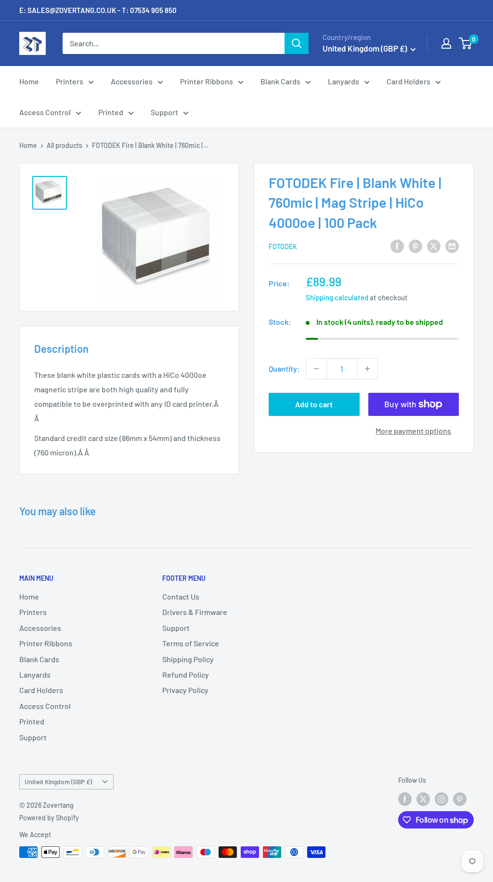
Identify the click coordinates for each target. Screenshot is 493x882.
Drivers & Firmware (194, 611)
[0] (466, 43)
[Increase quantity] (367, 369)
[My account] (446, 43)
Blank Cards (280, 81)
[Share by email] (452, 246)
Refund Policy (185, 674)
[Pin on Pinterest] (415, 246)
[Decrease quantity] (316, 369)
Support (164, 112)
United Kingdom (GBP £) (58, 781)
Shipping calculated (337, 297)
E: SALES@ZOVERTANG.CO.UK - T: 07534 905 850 (98, 10)
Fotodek (283, 246)
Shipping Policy (188, 659)
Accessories (132, 81)
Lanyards (343, 81)
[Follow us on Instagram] (441, 798)
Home (29, 81)
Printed (110, 112)
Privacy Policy (185, 690)
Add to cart (314, 404)
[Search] (297, 43)
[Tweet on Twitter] (434, 246)
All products (64, 145)
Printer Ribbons (206, 81)
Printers (69, 81)
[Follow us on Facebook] (405, 798)
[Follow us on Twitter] (423, 798)
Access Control (45, 112)
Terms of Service (190, 643)
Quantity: (284, 368)
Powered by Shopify (49, 818)
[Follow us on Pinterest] (460, 798)
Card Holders (408, 81)
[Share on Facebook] (397, 246)
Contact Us (180, 596)
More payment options (413, 430)
